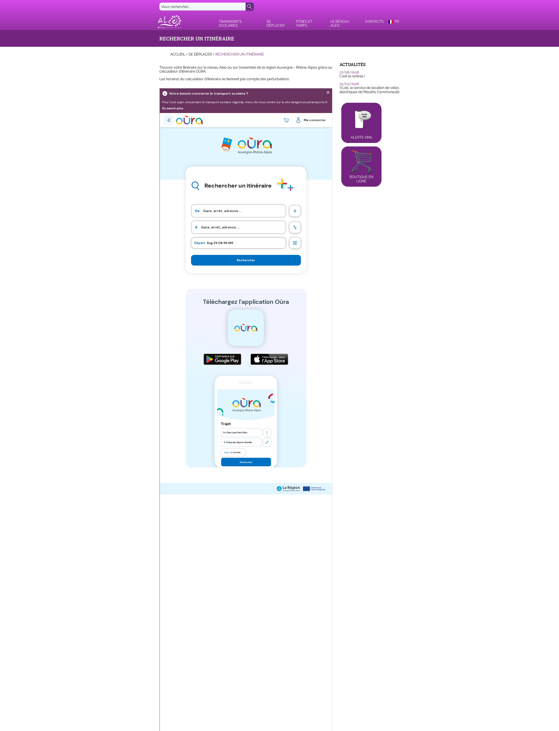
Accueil (177, 54)
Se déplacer (276, 23)
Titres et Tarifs (303, 23)
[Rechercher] (250, 6)
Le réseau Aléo (339, 23)
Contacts (374, 21)
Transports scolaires (230, 23)
